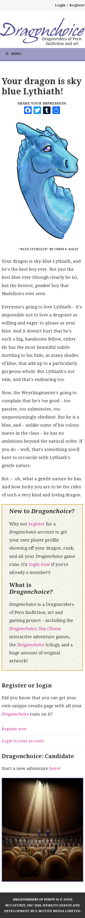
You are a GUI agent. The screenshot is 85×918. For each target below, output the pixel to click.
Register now (14, 728)
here (54, 768)
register (36, 523)
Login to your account (23, 741)
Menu (16, 53)
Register (77, 5)
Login (60, 5)
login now (39, 564)
